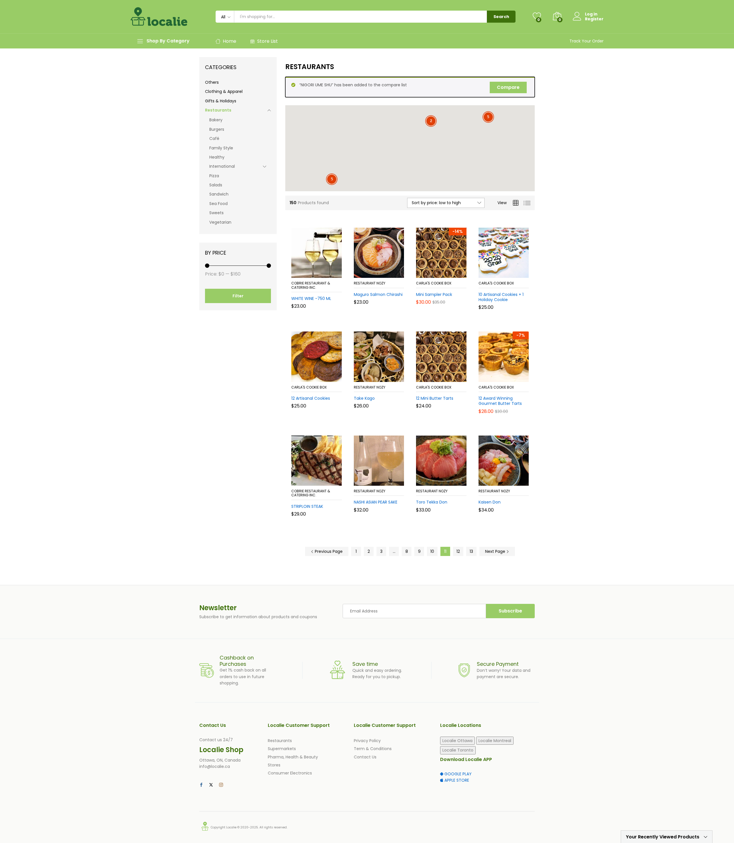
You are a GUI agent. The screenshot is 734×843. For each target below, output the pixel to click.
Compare (508, 87)
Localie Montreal (495, 741)
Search (501, 16)
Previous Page (328, 551)
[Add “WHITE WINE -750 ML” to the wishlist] (321, 271)
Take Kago (364, 398)
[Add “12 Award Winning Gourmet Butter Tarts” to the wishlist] (508, 375)
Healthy (217, 157)
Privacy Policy (367, 741)
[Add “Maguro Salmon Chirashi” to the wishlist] (383, 271)
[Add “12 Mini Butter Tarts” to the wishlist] (445, 375)
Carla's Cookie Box (433, 283)
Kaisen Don (490, 502)
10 (432, 551)
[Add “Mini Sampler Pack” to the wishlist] (445, 271)
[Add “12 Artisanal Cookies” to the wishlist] (321, 375)
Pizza (214, 176)
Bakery (215, 120)
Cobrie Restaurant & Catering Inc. (310, 285)
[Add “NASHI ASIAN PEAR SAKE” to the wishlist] (383, 479)
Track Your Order (586, 41)
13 (471, 551)
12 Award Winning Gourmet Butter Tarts (500, 401)
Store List (267, 41)
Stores (274, 765)
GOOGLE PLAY (457, 774)
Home (229, 41)
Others (212, 82)
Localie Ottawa (457, 741)
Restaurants (218, 110)
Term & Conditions (373, 749)
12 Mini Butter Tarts (434, 398)
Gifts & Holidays (220, 101)
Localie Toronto (457, 750)
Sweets (216, 213)
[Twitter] (211, 785)
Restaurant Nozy (369, 283)
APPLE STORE (456, 780)
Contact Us (365, 757)
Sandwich (219, 194)
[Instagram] (221, 785)
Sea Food (218, 203)
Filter (238, 296)
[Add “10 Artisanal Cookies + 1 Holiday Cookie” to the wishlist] (508, 271)
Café (214, 138)
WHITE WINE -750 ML (311, 298)
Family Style (221, 148)
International (222, 166)
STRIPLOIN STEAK (307, 506)
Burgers (216, 129)
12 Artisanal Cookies (310, 398)
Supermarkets (282, 749)
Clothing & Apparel (224, 91)
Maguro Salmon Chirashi (378, 294)
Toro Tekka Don (431, 502)
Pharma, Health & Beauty (293, 757)
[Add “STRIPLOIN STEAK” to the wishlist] (321, 479)
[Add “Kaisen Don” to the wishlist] (508, 479)
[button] (295, 271)
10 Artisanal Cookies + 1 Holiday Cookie (501, 297)
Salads (215, 185)
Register (594, 19)
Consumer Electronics (290, 773)
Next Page (495, 551)
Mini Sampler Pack (434, 294)
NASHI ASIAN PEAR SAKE (375, 502)
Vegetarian (220, 222)
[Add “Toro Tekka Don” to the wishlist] (445, 479)
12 (458, 551)
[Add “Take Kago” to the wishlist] (383, 375)
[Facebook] (201, 785)
